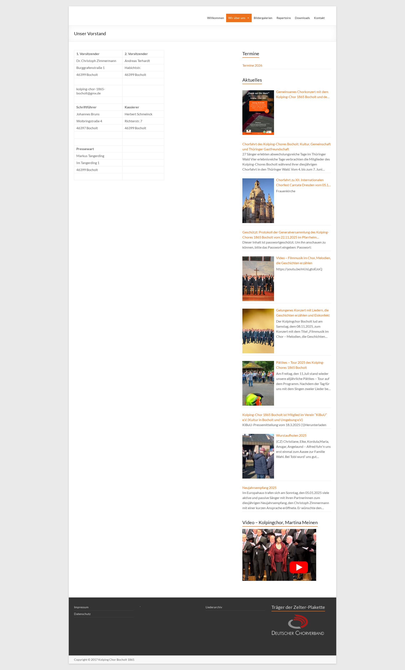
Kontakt (319, 18)
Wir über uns (236, 18)
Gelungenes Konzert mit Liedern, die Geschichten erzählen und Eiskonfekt (303, 312)
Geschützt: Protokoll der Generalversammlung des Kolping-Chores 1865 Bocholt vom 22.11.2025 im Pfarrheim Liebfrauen (285, 235)
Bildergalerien (263, 18)
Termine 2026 (252, 65)
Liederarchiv (214, 607)
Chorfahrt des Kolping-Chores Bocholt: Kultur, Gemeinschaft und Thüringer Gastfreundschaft (286, 146)
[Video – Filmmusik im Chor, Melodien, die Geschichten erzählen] (258, 278)
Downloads (302, 18)
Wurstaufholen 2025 (291, 435)
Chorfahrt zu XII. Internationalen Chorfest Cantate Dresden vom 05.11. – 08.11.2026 (303, 182)
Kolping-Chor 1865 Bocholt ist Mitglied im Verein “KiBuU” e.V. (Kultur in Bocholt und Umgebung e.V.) (284, 417)
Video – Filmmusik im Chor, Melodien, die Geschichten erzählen (303, 260)
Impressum (81, 607)
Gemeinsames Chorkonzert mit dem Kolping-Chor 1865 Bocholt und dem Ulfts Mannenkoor (303, 94)
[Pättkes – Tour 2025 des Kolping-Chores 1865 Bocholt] (258, 383)
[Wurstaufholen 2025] (258, 456)
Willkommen (215, 18)
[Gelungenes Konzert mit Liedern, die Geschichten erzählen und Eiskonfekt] (258, 331)
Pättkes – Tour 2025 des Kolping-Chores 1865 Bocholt (300, 364)
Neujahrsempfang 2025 (259, 488)
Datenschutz (82, 614)
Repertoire (284, 18)
